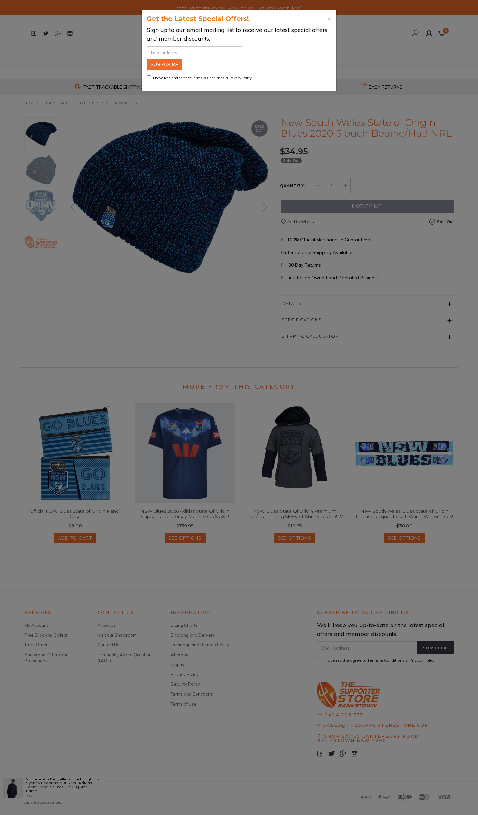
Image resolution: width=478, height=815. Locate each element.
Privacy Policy (240, 78)
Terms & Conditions (208, 78)
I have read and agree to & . (203, 78)
